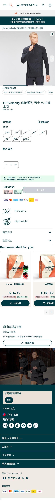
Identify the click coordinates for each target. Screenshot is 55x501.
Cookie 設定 (9, 408)
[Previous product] (46, 312)
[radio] (7, 132)
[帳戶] (43, 5)
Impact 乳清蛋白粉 (15, 284)
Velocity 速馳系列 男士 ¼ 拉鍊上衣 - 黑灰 (26, 28)
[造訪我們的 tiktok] (17, 425)
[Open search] (11, 5)
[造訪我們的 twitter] (29, 425)
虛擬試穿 (45, 122)
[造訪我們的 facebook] (11, 425)
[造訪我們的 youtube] (23, 425)
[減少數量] (6, 165)
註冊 (9, 400)
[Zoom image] (52, 34)
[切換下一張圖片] (52, 58)
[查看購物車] (50, 5)
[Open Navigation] (5, 5)
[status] (11, 165)
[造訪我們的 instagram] (5, 425)
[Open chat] (35, 425)
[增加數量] (16, 165)
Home (5, 28)
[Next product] (51, 312)
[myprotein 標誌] (27, 5)
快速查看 (17, 303)
